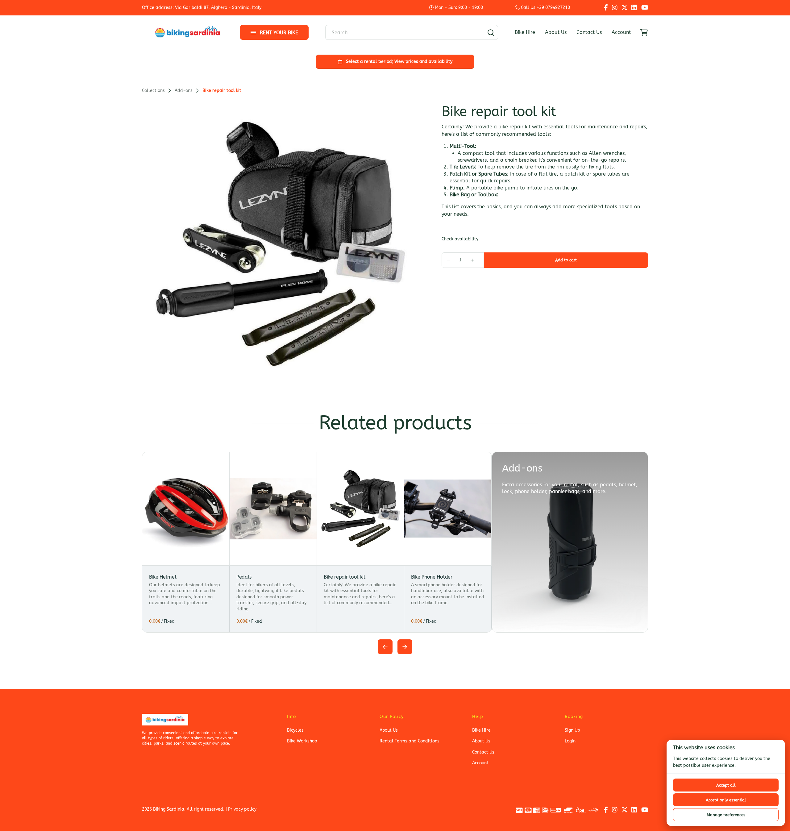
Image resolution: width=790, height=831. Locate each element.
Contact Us (589, 32)
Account (621, 32)
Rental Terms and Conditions (409, 741)
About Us (556, 32)
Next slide (404, 646)
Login (570, 741)
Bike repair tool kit (344, 577)
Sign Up (572, 730)
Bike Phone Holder (431, 577)
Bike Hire (525, 32)
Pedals (244, 577)
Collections (153, 91)
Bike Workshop (302, 741)
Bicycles (295, 730)
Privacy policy (242, 809)
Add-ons (184, 91)
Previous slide (385, 646)
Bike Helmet (162, 577)
